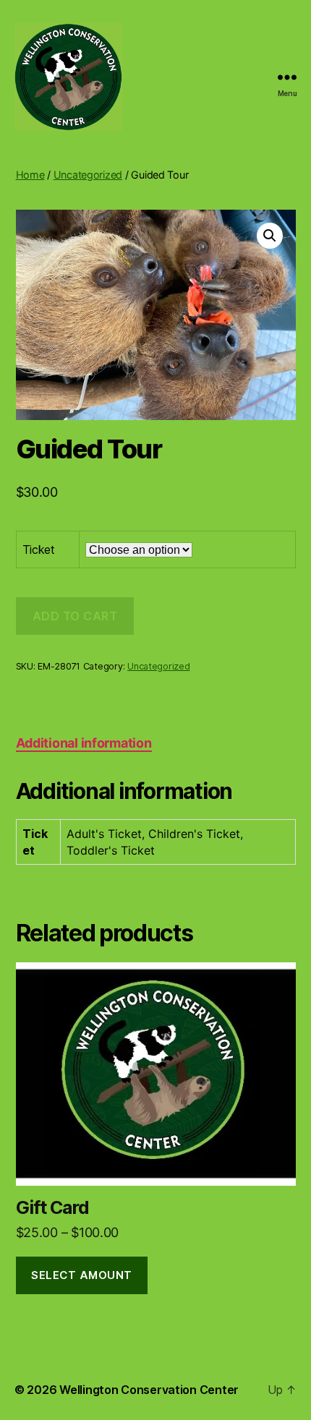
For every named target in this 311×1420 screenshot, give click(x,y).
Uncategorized (88, 174)
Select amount (81, 1275)
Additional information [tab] (84, 742)
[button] (270, 236)
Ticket (38, 549)
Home (30, 174)
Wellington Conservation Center (149, 1389)
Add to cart (75, 616)
